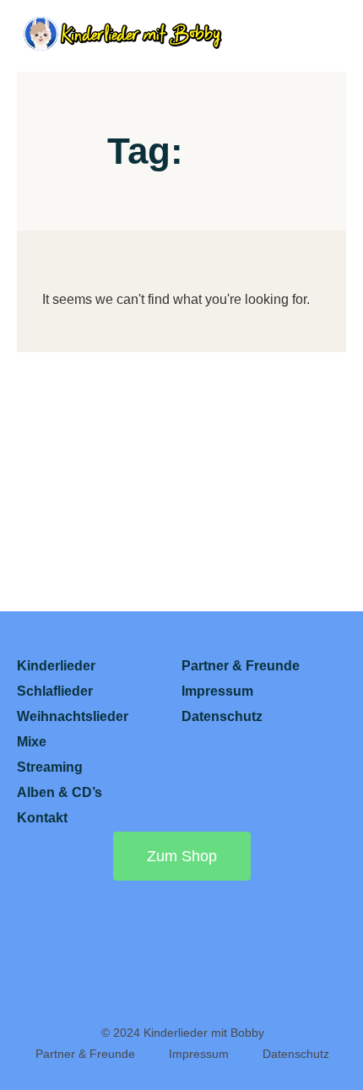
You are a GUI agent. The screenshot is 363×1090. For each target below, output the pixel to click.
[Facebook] (313, 937)
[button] (330, 36)
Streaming (50, 767)
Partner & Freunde (241, 666)
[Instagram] (225, 937)
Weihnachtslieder (72, 716)
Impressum (217, 691)
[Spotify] (137, 937)
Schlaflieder (55, 691)
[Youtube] (50, 937)
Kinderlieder (56, 666)
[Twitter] (181, 983)
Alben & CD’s (59, 792)
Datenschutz (222, 716)
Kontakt (42, 818)
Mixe (31, 742)
